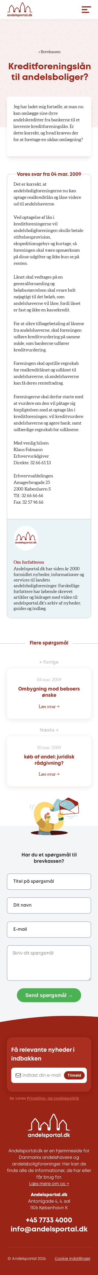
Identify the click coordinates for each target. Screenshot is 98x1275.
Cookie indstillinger (72, 1258)
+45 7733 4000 (49, 1220)
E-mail (20, 929)
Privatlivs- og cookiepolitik (53, 1098)
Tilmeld (74, 1075)
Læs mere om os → (49, 1184)
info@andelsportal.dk (49, 1229)
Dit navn (22, 905)
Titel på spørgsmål (33, 881)
